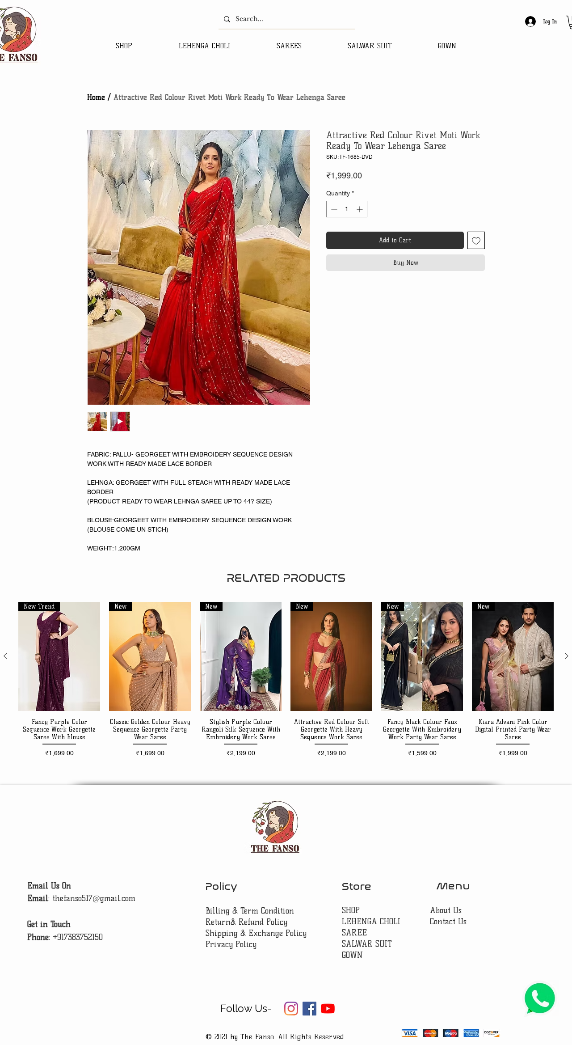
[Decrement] (333, 209)
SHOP (351, 910)
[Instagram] (291, 1008)
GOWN (352, 955)
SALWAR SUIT (367, 944)
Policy (221, 886)
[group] (286, 683)
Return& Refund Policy (246, 922)
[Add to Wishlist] (476, 240)
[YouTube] (328, 1008)
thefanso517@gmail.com (93, 898)
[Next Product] (566, 656)
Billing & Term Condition (250, 911)
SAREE (354, 933)
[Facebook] (309, 1008)
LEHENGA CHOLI (372, 922)
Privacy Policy (231, 944)
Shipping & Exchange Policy (256, 933)
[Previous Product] (5, 656)
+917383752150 (78, 937)
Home (96, 97)
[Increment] (360, 209)
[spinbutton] (347, 209)
